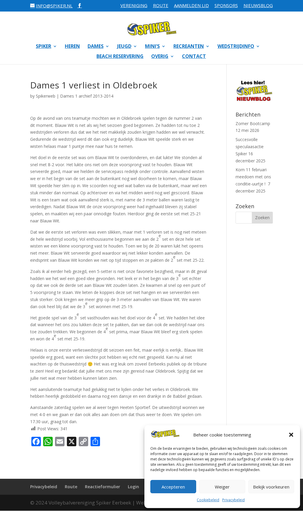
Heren (72, 46)
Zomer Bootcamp (253, 123)
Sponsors (226, 5)
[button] (291, 435)
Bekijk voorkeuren (271, 487)
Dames (96, 46)
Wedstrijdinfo (235, 46)
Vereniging (133, 5)
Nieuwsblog (258, 5)
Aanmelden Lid (191, 5)
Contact (194, 56)
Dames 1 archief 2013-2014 (86, 96)
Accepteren (173, 487)
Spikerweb (45, 96)
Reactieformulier (102, 486)
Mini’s (152, 46)
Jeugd (124, 46)
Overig (159, 56)
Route (160, 5)
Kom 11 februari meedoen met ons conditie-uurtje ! (253, 177)
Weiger (222, 487)
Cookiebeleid (208, 499)
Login (133, 486)
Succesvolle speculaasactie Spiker (250, 146)
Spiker (43, 46)
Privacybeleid (233, 499)
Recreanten (188, 46)
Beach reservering (120, 56)
